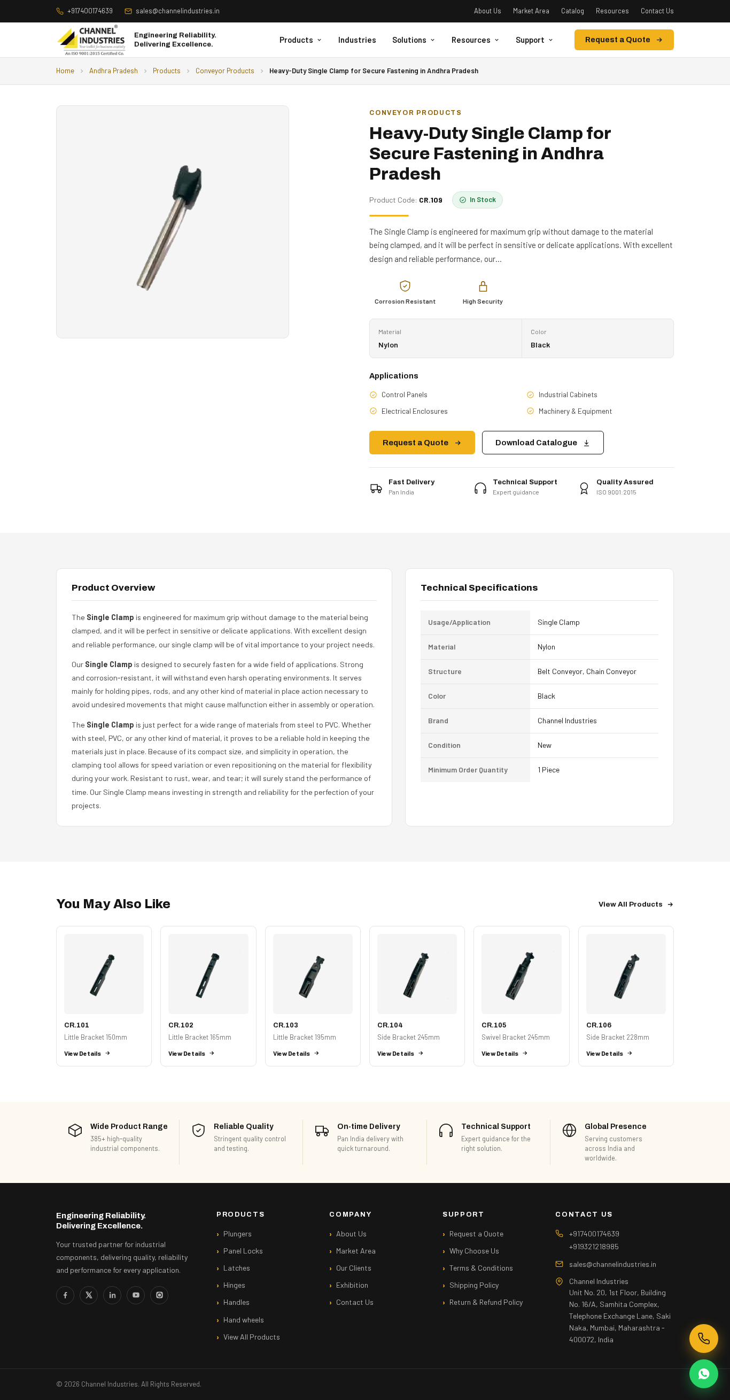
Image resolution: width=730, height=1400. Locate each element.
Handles (236, 1301)
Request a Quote (617, 40)
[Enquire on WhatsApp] (703, 1373)
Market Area (531, 10)
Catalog (572, 10)
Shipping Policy (474, 1284)
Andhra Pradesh (113, 70)
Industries (357, 39)
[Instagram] (159, 1295)
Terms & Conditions (481, 1267)
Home (65, 70)
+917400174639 (90, 10)
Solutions (409, 39)
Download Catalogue (536, 442)
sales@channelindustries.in (178, 10)
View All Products (631, 904)
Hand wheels (243, 1319)
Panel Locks (243, 1250)
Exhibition (352, 1284)
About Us (487, 10)
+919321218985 (594, 1246)
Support (530, 39)
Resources (612, 10)
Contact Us (657, 10)
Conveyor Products (225, 70)
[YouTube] (136, 1295)
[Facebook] (65, 1295)
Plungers (237, 1233)
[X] (89, 1295)
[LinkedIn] (112, 1295)
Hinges (234, 1284)
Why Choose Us (474, 1250)
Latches (236, 1267)
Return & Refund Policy (486, 1301)
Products (296, 39)
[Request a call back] (703, 1338)
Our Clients (353, 1267)
